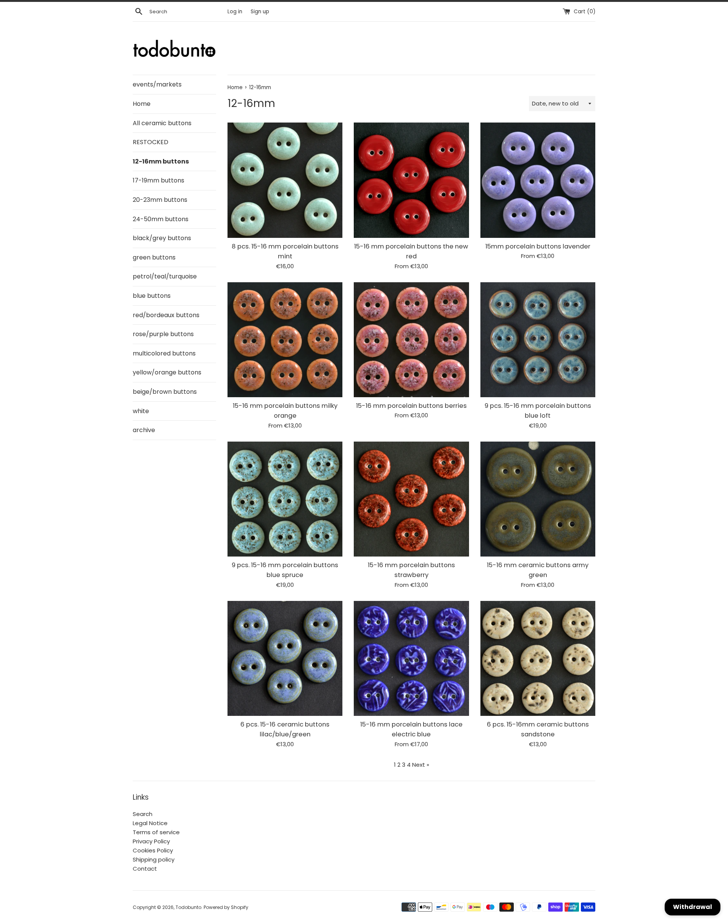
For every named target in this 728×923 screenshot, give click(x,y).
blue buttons (152, 295)
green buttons (154, 257)
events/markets (157, 84)
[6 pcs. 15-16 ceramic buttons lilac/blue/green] (285, 658)
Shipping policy (153, 859)
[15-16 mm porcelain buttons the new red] (411, 180)
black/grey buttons (162, 238)
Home (142, 103)
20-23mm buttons (160, 199)
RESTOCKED (150, 142)
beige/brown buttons (165, 391)
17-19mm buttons (158, 180)
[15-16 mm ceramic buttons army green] (537, 499)
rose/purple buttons (163, 334)
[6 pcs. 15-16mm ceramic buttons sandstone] (537, 658)
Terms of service (156, 832)
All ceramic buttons (162, 123)
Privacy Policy (151, 841)
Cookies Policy (153, 850)
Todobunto (188, 907)
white (141, 411)
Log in (235, 11)
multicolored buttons (164, 353)
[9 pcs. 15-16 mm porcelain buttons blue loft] (537, 339)
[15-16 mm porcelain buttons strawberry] (411, 499)
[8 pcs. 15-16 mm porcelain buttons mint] (285, 180)
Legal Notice (150, 823)
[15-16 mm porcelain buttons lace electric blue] (411, 658)
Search (142, 814)
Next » (420, 765)
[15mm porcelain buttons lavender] (537, 180)
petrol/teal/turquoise (165, 276)
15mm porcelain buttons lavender (537, 246)
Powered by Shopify (226, 907)
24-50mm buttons (160, 219)
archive (144, 430)
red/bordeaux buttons (166, 315)
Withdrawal (692, 907)
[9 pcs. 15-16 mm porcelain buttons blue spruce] (285, 499)
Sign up (260, 11)
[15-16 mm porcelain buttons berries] (411, 339)
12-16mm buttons (161, 161)
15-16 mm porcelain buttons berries (411, 405)
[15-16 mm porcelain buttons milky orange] (285, 339)
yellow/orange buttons (167, 372)
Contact (145, 869)
